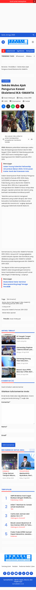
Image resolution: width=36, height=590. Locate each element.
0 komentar (16, 101)
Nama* (4, 427)
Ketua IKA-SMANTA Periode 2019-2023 (15, 310)
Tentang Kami (6, 566)
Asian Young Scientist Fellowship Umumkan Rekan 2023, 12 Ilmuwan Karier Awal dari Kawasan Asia (18, 168)
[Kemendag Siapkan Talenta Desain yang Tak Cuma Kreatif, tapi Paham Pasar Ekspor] (9, 350)
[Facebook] (4, 573)
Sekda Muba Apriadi (9, 313)
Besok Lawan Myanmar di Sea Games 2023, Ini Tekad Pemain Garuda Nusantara (21, 525)
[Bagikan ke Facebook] (4, 106)
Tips (12, 509)
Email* (4, 435)
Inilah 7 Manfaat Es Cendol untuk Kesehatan (21, 506)
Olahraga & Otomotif (18, 518)
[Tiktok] (23, 573)
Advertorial (10, 51)
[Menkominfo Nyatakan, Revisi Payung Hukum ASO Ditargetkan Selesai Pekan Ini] (26, 462)
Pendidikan (6, 81)
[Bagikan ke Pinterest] (18, 106)
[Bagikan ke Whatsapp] (13, 106)
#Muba (29, 56)
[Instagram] (8, 573)
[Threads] (12, 573)
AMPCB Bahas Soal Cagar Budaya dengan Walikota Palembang (21, 498)
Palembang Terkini (17, 500)
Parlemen (14, 536)
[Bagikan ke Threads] (22, 106)
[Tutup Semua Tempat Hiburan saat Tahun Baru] (9, 462)
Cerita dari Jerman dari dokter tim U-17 (20, 515)
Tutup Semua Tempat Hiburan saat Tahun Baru (9, 475)
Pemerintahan (24, 471)
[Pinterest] (31, 573)
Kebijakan (6, 471)
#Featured (20, 56)
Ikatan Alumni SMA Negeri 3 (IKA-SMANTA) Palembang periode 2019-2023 (16, 303)
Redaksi (15, 566)
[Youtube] (16, 573)
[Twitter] (20, 573)
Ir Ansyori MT (6, 307)
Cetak (27, 101)
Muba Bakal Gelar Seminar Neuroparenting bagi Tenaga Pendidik (15, 284)
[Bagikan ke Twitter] (8, 106)
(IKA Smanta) (11, 299)
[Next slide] (33, 450)
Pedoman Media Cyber (27, 566)
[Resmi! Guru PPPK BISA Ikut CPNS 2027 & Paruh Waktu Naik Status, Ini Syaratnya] (9, 373)
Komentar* (6, 402)
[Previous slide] (31, 450)
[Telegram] (27, 573)
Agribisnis (20, 51)
